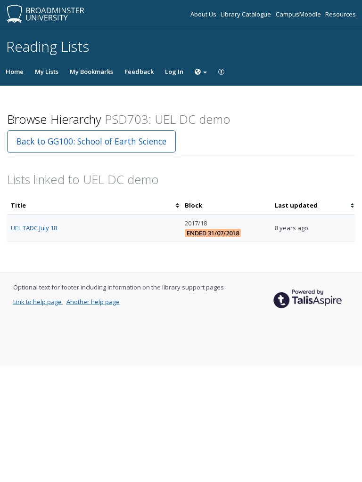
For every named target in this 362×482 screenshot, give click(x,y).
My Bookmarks (91, 71)
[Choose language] (201, 71)
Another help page (93, 301)
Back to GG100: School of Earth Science (91, 141)
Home (15, 71)
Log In (174, 71)
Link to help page (38, 301)
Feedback (139, 71)
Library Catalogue (246, 14)
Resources (340, 14)
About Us (204, 14)
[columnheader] (94, 205)
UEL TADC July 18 (34, 228)
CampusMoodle (299, 14)
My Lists (46, 71)
